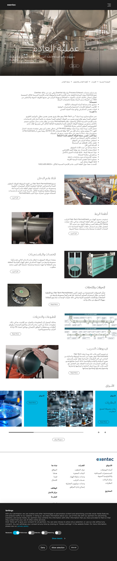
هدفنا (55, 473)
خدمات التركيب (79, 480)
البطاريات (108, 483)
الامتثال (54, 480)
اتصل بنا (54, 497)
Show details (57, 538)
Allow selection (58, 547)
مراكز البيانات (107, 480)
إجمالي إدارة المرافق (77, 487)
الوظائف (54, 488)
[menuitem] (11, 5)
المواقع (54, 470)
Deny (43, 547)
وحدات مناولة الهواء (77, 477)
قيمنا (55, 477)
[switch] (31, 533)
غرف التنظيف (80, 470)
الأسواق (109, 465)
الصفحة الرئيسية (105, 82)
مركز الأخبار (52, 492)
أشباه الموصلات (106, 470)
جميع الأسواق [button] (58, 439)
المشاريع (108, 491)
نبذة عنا (54, 465)
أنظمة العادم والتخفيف (80, 82)
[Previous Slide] (99, 432)
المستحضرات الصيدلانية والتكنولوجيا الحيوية (103, 474)
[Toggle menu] (109, 5)
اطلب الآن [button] (74, 66)
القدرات (93, 82)
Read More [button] (54, 304)
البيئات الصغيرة (79, 473)
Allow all (73, 547)
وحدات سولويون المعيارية (75, 483)
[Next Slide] (105, 432)
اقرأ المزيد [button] (15, 198)
